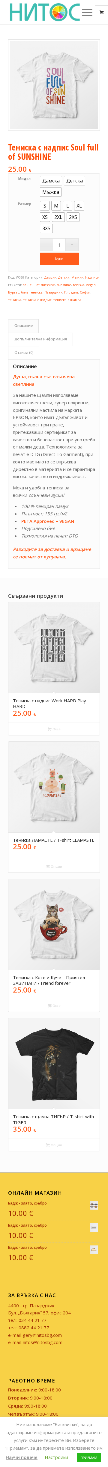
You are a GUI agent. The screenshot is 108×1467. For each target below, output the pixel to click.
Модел (24, 178)
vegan (91, 284)
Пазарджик (53, 292)
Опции (56, 866)
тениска (14, 299)
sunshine (64, 284)
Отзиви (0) (23, 352)
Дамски (50, 277)
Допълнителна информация (40, 339)
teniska (78, 284)
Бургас (13, 292)
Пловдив (71, 292)
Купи (59, 258)
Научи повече (22, 1457)
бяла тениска (32, 292)
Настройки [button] (56, 1457)
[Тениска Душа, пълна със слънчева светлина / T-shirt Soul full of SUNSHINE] (54, 85)
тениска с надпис (37, 299)
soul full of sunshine (39, 284)
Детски (64, 277)
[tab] (23, 326)
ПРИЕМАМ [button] (88, 1457)
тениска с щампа (67, 299)
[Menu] (84, 12)
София (85, 292)
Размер (24, 203)
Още (56, 729)
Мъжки (77, 277)
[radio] (51, 180)
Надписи (92, 277)
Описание (23, 325)
